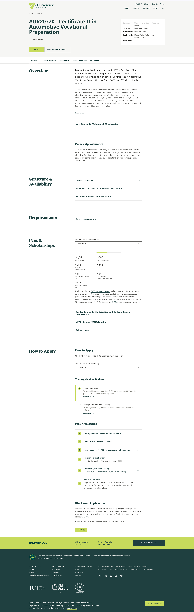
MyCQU (138, 4)
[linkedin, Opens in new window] (111, 576)
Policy (77, 569)
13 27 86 (114, 302)
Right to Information (59, 566)
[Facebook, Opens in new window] (100, 576)
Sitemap (78, 575)
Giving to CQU (79, 572)
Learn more (72, 608)
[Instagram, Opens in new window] (105, 576)
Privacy (31, 569)
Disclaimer (55, 572)
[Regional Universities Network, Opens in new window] (37, 588)
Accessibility (56, 569)
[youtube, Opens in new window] (121, 576)
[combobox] (82, 243)
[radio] (108, 393)
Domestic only (38, 39)
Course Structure (152, 23)
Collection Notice (35, 566)
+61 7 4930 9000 (104, 544)
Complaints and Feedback (83, 566)
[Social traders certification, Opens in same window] (79, 588)
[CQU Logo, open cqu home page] (41, 6)
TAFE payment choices (100, 291)
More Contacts (147, 543)
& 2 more (144, 28)
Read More (87, 397)
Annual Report (57, 575)
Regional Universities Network (39, 575)
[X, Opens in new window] (116, 576)
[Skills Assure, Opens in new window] (60, 588)
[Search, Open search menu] (163, 8)
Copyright (32, 572)
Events (155, 4)
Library (147, 4)
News (162, 4)
